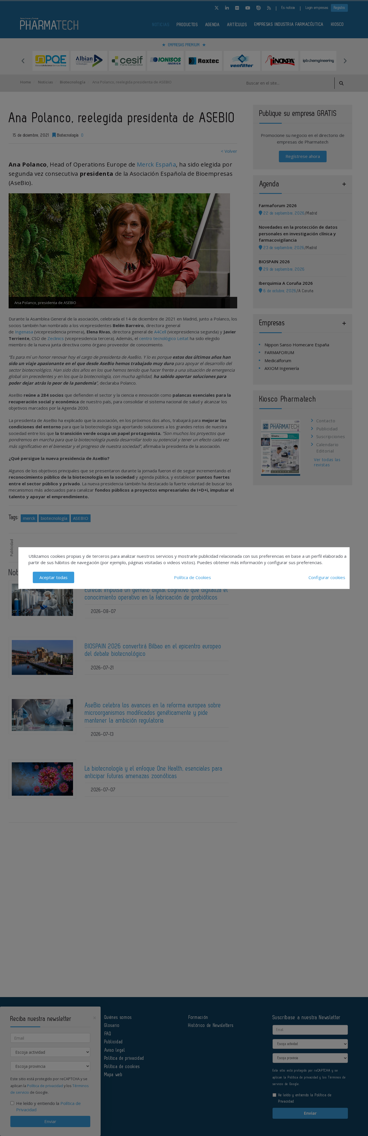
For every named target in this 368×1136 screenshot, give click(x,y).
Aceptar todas (53, 577)
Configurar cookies (326, 577)
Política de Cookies (192, 577)
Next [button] (345, 61)
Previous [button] (23, 61)
